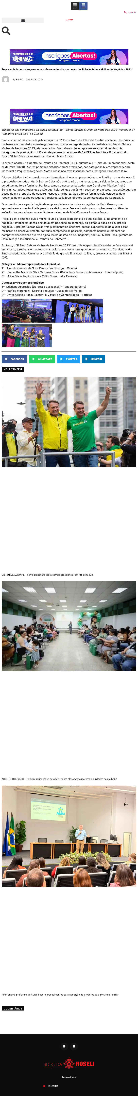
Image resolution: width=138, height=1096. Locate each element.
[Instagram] (75, 6)
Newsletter (100, 18)
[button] (23, 20)
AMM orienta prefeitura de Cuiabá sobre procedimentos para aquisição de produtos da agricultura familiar (60, 994)
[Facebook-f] (83, 6)
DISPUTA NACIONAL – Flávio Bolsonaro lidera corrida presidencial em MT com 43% (47, 574)
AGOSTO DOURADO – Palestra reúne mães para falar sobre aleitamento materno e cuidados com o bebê (59, 778)
